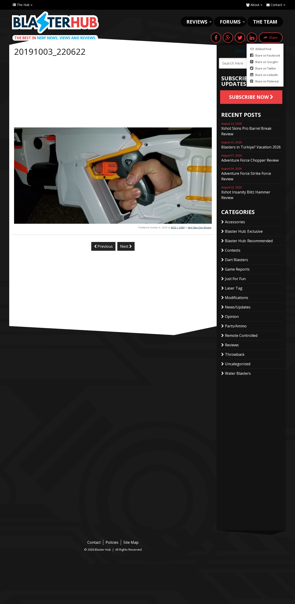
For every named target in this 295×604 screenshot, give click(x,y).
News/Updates (238, 307)
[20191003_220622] (113, 222)
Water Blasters (238, 373)
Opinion (232, 316)
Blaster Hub (55, 22)
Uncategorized (237, 363)
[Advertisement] (113, 92)
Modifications (236, 297)
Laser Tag (233, 288)
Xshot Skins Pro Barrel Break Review (246, 129)
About (255, 5)
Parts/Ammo (236, 326)
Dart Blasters (236, 259)
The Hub (23, 5)
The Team (265, 21)
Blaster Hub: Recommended (249, 240)
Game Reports (237, 269)
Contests (232, 250)
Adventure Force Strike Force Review (246, 174)
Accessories (235, 221)
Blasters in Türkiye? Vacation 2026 (251, 145)
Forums (230, 21)
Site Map (131, 542)
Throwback (235, 354)
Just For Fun (235, 278)
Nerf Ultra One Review (199, 227)
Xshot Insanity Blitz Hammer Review (245, 193)
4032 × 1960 (178, 227)
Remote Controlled (241, 335)
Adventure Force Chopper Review (250, 158)
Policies (112, 542)
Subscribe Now (249, 97)
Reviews (196, 21)
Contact (276, 5)
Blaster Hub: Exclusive (244, 231)
